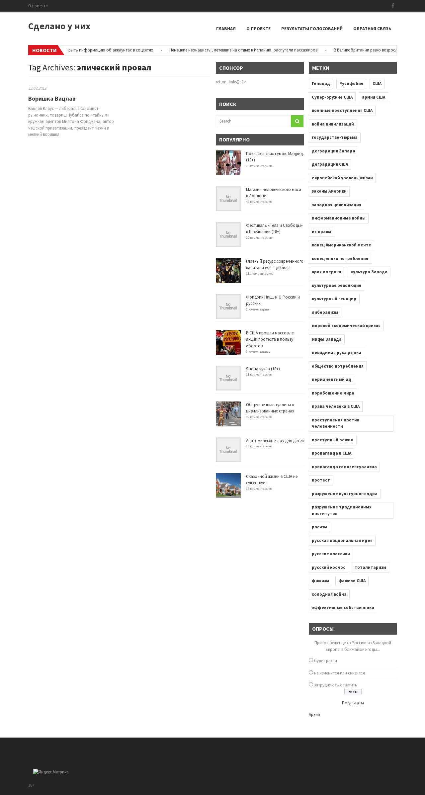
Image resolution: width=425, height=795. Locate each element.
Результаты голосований (312, 29)
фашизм (320, 580)
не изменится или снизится (339, 673)
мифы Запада (327, 339)
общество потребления (338, 366)
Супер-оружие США (332, 97)
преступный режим (333, 440)
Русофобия (351, 83)
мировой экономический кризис (346, 325)
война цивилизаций (333, 124)
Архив (314, 714)
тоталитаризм (370, 567)
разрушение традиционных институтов (342, 510)
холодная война (329, 594)
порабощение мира (333, 393)
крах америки (326, 272)
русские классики (331, 554)
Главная (226, 29)
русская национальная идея (342, 540)
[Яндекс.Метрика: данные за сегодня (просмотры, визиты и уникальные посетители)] (51, 772)
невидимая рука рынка (336, 352)
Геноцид (321, 83)
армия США (373, 97)
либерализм (325, 312)
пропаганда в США (331, 453)
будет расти (325, 660)
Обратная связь (372, 29)
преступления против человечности (335, 423)
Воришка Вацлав (51, 98)
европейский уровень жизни (342, 178)
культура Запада (369, 272)
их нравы (321, 231)
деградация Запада (333, 151)
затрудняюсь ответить (335, 685)
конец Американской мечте (341, 245)
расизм (319, 527)
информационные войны (339, 218)
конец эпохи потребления (340, 258)
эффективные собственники (343, 607)
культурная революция (336, 285)
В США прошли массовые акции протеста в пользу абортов (270, 339)
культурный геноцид (334, 299)
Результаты (353, 703)
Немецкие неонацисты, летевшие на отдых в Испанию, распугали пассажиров (235, 50)
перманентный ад (331, 379)
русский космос (328, 567)
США (377, 83)
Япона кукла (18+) (263, 369)
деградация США (330, 164)
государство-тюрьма (335, 137)
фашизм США (352, 580)
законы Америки (329, 191)
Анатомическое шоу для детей (275, 440)
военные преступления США (342, 110)
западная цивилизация (336, 205)
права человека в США (336, 406)
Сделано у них (59, 26)
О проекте (37, 6)
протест (321, 480)
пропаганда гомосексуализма (344, 467)
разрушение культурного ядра (345, 493)
